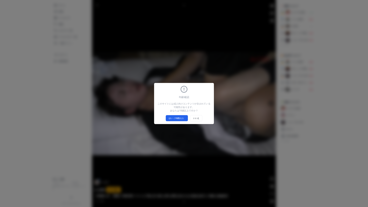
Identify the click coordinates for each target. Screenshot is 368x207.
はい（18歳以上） (177, 118)
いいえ (196, 118)
